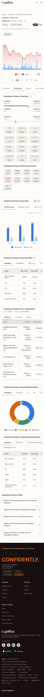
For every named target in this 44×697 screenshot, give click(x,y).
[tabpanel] (22, 231)
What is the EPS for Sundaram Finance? (18, 517)
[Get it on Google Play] (19, 651)
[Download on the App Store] (7, 651)
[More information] (30, 96)
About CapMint (7, 691)
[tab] (9, 207)
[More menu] (41, 3)
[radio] (8, 80)
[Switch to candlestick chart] (38, 74)
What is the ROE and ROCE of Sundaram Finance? (19, 524)
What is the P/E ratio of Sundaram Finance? (20, 510)
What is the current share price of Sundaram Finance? (20, 502)
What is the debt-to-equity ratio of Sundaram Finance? (17, 534)
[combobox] (7, 34)
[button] (10, 458)
